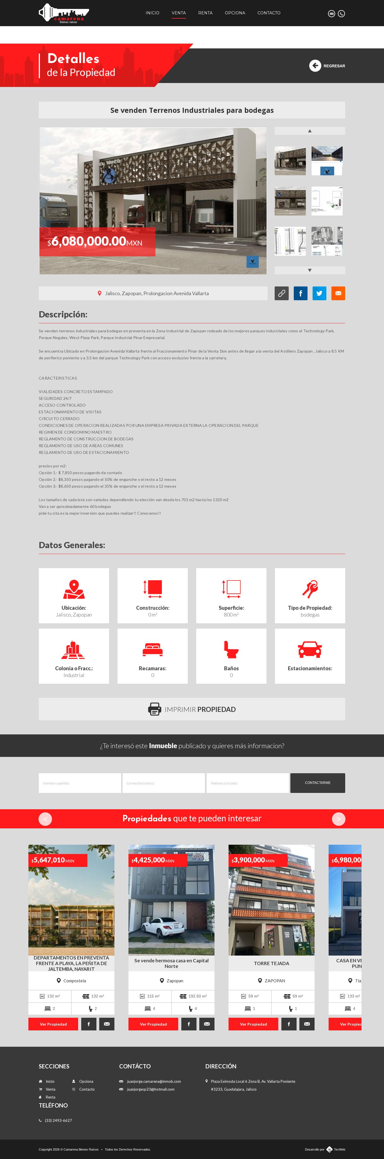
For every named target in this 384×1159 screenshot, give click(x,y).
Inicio (152, 12)
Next (338, 819)
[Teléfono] (341, 13)
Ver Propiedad (47, 1024)
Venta (179, 12)
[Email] (331, 13)
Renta (205, 12)
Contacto (269, 12)
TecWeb (339, 1149)
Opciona (235, 12)
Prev (45, 819)
